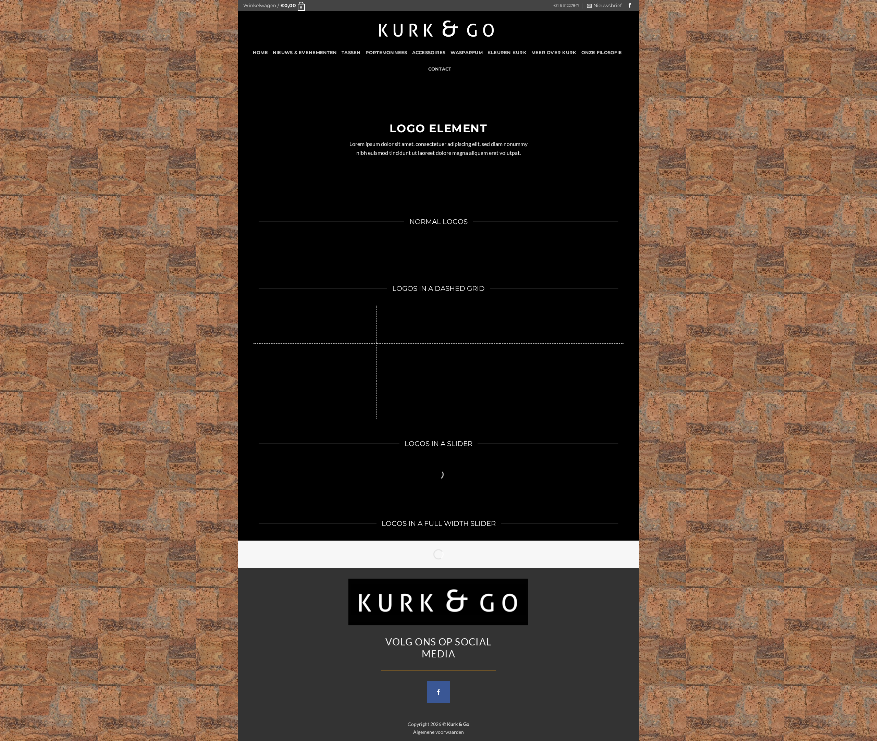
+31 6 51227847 (566, 5)
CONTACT (440, 69)
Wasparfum (466, 52)
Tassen (351, 52)
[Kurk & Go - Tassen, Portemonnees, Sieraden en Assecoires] (436, 28)
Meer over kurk (554, 52)
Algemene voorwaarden (438, 732)
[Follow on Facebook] (630, 5)
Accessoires (429, 52)
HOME (260, 52)
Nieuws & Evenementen (305, 52)
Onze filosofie (601, 52)
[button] (274, 5)
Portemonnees (386, 52)
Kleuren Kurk (507, 52)
